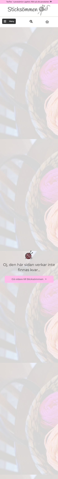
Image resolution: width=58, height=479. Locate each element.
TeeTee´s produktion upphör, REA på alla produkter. (27, 2)
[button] (31, 21)
